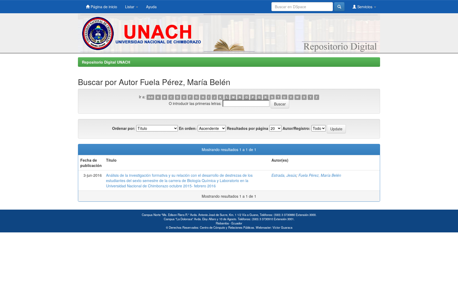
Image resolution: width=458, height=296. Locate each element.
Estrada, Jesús (283, 175)
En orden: (188, 128)
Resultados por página (247, 128)
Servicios (364, 6)
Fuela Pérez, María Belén (319, 175)
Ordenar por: (123, 128)
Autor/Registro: (296, 128)
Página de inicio (103, 6)
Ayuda (151, 6)
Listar (130, 6)
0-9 (150, 97)
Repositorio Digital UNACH (106, 62)
